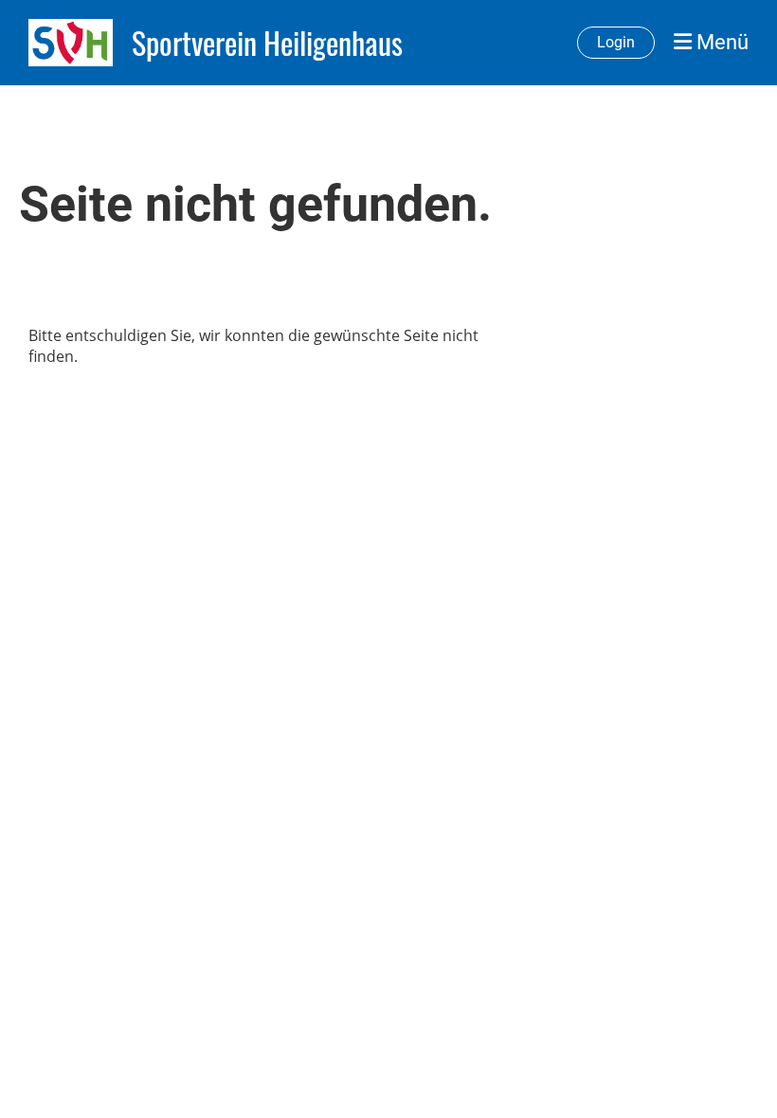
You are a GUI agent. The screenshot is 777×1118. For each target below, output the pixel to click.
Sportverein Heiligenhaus (267, 43)
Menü (720, 42)
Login (616, 42)
